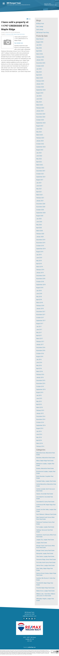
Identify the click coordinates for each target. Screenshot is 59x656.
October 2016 (40, 353)
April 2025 (39, 75)
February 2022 (40, 168)
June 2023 (39, 129)
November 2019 (40, 243)
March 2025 (39, 78)
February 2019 (40, 270)
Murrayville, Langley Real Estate (44, 553)
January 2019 (40, 273)
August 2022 (39, 150)
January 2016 (40, 377)
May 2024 (39, 102)
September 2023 (40, 123)
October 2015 (40, 386)
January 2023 (40, 141)
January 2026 (40, 60)
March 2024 (39, 105)
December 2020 (40, 204)
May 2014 (39, 437)
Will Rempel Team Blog (42, 32)
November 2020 (40, 207)
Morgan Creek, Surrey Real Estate (45, 550)
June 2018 (39, 294)
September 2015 (40, 389)
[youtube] (32, 619)
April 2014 (39, 440)
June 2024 (39, 99)
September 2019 (40, 249)
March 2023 (39, 135)
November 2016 (40, 350)
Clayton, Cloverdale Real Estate (44, 494)
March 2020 (39, 231)
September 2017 (40, 321)
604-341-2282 (47, 4)
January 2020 (40, 237)
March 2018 (39, 303)
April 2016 (39, 368)
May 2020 (39, 225)
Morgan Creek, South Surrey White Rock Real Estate (45, 546)
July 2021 (39, 183)
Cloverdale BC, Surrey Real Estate (45, 502)
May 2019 (39, 261)
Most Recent (39, 39)
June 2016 (39, 362)
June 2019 (39, 258)
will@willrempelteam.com (50, 5)
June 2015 (39, 398)
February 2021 (40, 198)
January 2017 (40, 344)
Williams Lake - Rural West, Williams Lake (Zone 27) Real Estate (45, 595)
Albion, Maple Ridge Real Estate (44, 461)
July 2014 (39, 431)
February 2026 (40, 57)
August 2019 (39, 252)
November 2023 (40, 117)
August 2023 (39, 126)
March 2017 (39, 338)
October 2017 (40, 318)
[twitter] (27, 619)
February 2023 (40, 138)
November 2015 (40, 383)
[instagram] (35, 619)
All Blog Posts (40, 24)
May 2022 (39, 159)
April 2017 (39, 335)
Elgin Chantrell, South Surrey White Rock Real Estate (45, 518)
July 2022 (39, 153)
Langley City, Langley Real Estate (45, 540)
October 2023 (40, 120)
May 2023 (39, 132)
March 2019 (39, 267)
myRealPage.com (31, 647)
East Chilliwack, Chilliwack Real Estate (46, 514)
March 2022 (39, 165)
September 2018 (40, 285)
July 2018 (39, 291)
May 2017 (39, 332)
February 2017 (40, 341)
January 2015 (40, 413)
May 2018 (39, 297)
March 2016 (39, 371)
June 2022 (39, 156)
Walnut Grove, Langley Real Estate (45, 591)
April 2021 (39, 192)
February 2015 (40, 410)
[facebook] (24, 619)
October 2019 (40, 246)
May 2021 (39, 189)
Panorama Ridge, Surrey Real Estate (46, 559)
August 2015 (39, 392)
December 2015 (40, 380)
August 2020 (39, 216)
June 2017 (39, 329)
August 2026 (39, 42)
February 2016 (40, 374)
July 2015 (39, 395)
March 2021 (39, 195)
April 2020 (39, 228)
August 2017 (39, 324)
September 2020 (40, 213)
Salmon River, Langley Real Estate (45, 565)
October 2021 (40, 174)
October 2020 (40, 210)
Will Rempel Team (14, 3)
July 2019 (39, 255)
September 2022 (40, 147)
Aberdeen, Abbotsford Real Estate (45, 458)
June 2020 (39, 222)
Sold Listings (39, 29)
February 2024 (40, 108)
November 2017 (40, 315)
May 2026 (39, 48)
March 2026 (39, 54)
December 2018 (40, 276)
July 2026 (39, 45)
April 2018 (39, 300)
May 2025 (39, 72)
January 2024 (40, 111)
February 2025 (40, 81)
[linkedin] (29, 619)
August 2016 (39, 356)
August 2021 (39, 180)
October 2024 (40, 87)
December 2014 (40, 416)
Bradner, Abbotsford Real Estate (45, 468)
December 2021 (40, 171)
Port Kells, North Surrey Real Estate (45, 562)
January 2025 (40, 84)
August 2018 (39, 288)
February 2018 (40, 306)
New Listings (39, 26)
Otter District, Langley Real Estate (45, 556)
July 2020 (39, 219)
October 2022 (40, 144)
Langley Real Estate (41, 543)
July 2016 (39, 359)
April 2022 (39, 162)
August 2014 (39, 428)
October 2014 (40, 422)
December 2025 (40, 63)
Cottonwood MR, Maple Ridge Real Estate (15, 34)
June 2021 (39, 186)
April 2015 (39, 404)
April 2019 (39, 264)
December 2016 (40, 347)
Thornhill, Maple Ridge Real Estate (45, 588)
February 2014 (40, 446)
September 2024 (40, 90)
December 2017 (40, 312)
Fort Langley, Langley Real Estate (45, 527)
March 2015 (39, 407)
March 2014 (39, 443)
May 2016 (39, 365)
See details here (18, 43)
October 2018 (40, 282)
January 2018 (40, 309)
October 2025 (40, 66)
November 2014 (40, 419)
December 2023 (40, 114)
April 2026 (39, 51)
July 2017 (39, 327)
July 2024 (39, 96)
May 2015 (39, 401)
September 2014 (40, 425)
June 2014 (39, 434)
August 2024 (39, 93)
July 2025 (39, 69)
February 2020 (40, 234)
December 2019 (40, 240)
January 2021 (40, 201)
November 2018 (40, 279)
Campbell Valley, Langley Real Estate (46, 481)
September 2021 (40, 177)
